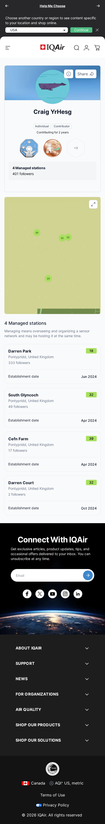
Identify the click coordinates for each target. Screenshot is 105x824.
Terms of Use (52, 795)
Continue (81, 30)
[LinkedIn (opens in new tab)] (78, 593)
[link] (76, 47)
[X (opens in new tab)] (39, 593)
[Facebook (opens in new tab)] (27, 593)
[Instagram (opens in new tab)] (65, 593)
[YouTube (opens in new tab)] (52, 593)
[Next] (98, 6)
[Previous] (6, 6)
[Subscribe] (88, 575)
